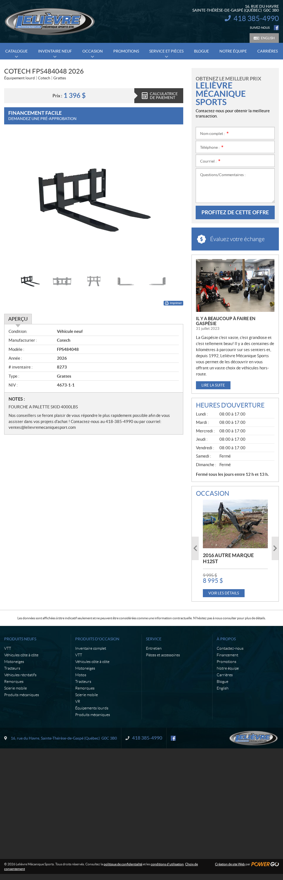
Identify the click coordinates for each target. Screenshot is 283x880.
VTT (7, 648)
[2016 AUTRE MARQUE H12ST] (235, 524)
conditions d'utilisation (167, 864)
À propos (226, 639)
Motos (80, 675)
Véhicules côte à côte (21, 655)
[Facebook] (276, 27)
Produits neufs (20, 639)
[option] (93, 200)
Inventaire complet (90, 648)
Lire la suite (213, 385)
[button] (15, 200)
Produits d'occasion (97, 639)
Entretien (154, 648)
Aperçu (18, 319)
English (268, 38)
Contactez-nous (230, 648)
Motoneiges (14, 661)
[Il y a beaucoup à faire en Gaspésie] (235, 285)
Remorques (13, 681)
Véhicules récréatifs (20, 675)
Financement (227, 655)
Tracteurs (12, 668)
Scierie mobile (15, 688)
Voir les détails (223, 593)
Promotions (226, 661)
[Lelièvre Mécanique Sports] (49, 21)
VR (77, 701)
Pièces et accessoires (163, 655)
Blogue (222, 681)
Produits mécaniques (21, 695)
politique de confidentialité (123, 864)
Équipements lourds (91, 708)
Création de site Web (230, 864)
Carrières (225, 675)
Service (153, 639)
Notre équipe (228, 668)
